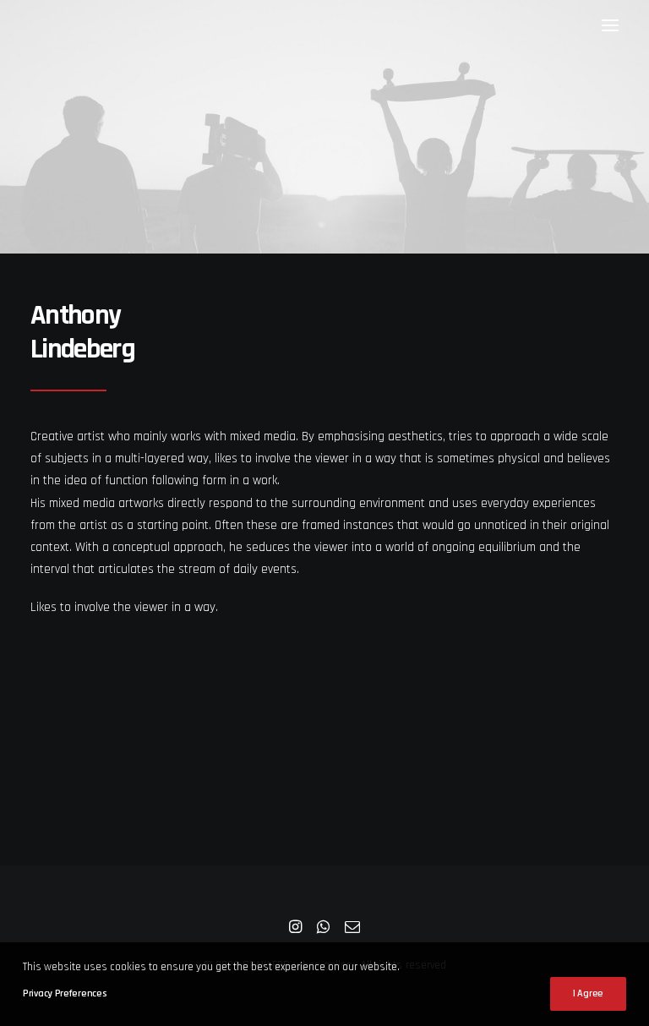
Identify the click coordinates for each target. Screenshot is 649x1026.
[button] (610, 25)
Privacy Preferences (64, 993)
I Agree (588, 993)
